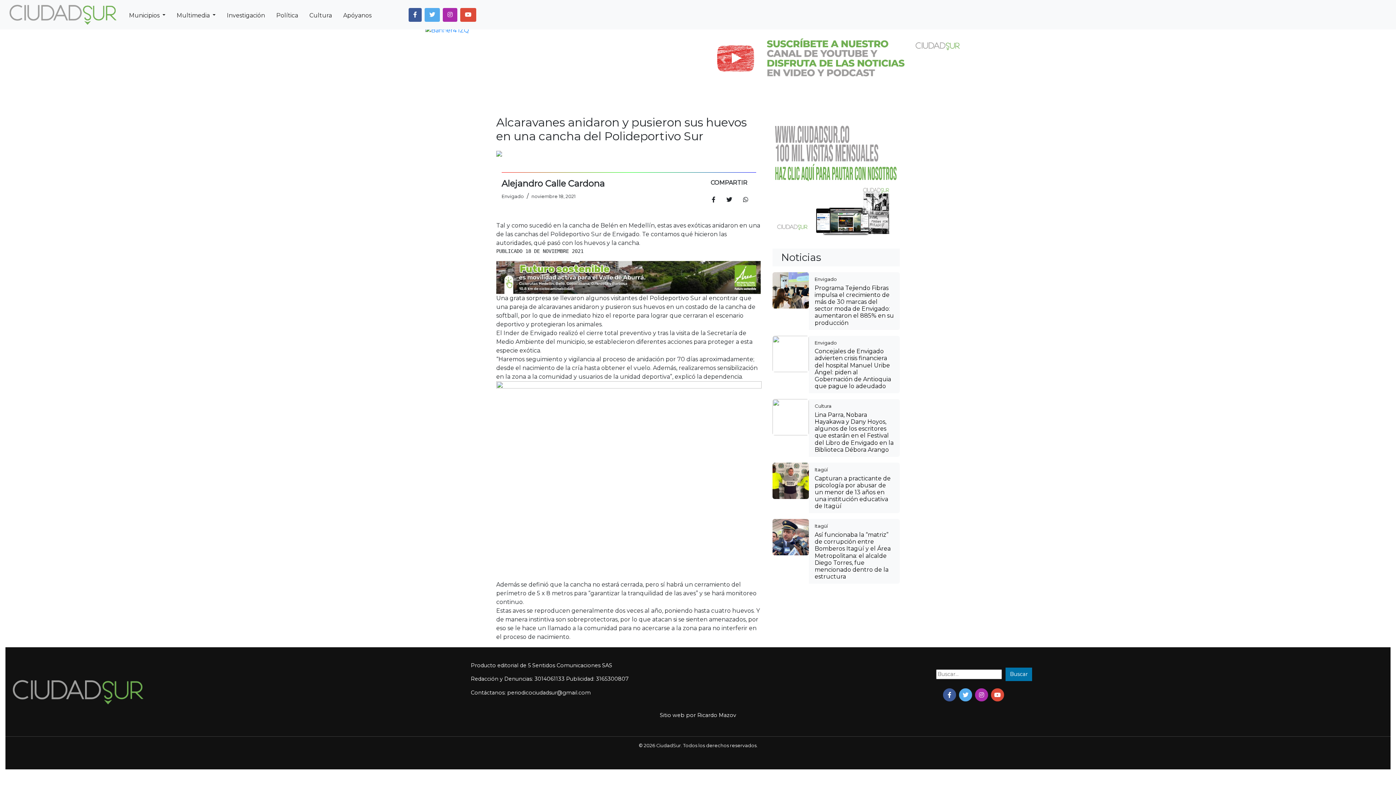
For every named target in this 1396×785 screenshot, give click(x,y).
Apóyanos (357, 15)
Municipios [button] (145, 15)
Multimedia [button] (194, 15)
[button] (415, 15)
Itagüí (821, 469)
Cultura (320, 15)
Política (287, 15)
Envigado (826, 279)
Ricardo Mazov (716, 715)
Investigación (246, 15)
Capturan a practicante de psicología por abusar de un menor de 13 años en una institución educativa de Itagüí (853, 492)
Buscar (1019, 674)
